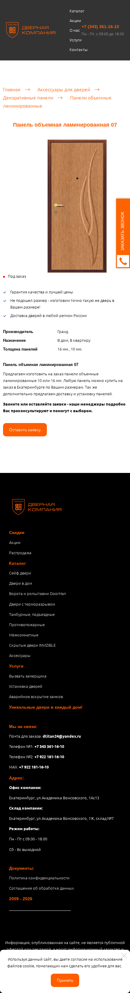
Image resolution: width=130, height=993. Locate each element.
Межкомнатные (23, 635)
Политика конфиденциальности (39, 878)
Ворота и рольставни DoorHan (37, 593)
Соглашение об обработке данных (41, 888)
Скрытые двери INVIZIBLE (32, 645)
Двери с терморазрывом (32, 604)
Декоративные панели (28, 97)
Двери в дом (20, 583)
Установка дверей (25, 686)
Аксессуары (20, 655)
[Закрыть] (124, 955)
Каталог (77, 11)
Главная (12, 89)
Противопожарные (27, 624)
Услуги (76, 40)
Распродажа (20, 552)
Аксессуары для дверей (63, 89)
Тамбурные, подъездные (32, 614)
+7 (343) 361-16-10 (100, 26)
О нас (75, 30)
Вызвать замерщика (28, 676)
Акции (75, 20)
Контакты (79, 49)
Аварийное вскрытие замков (36, 696)
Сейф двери (20, 573)
